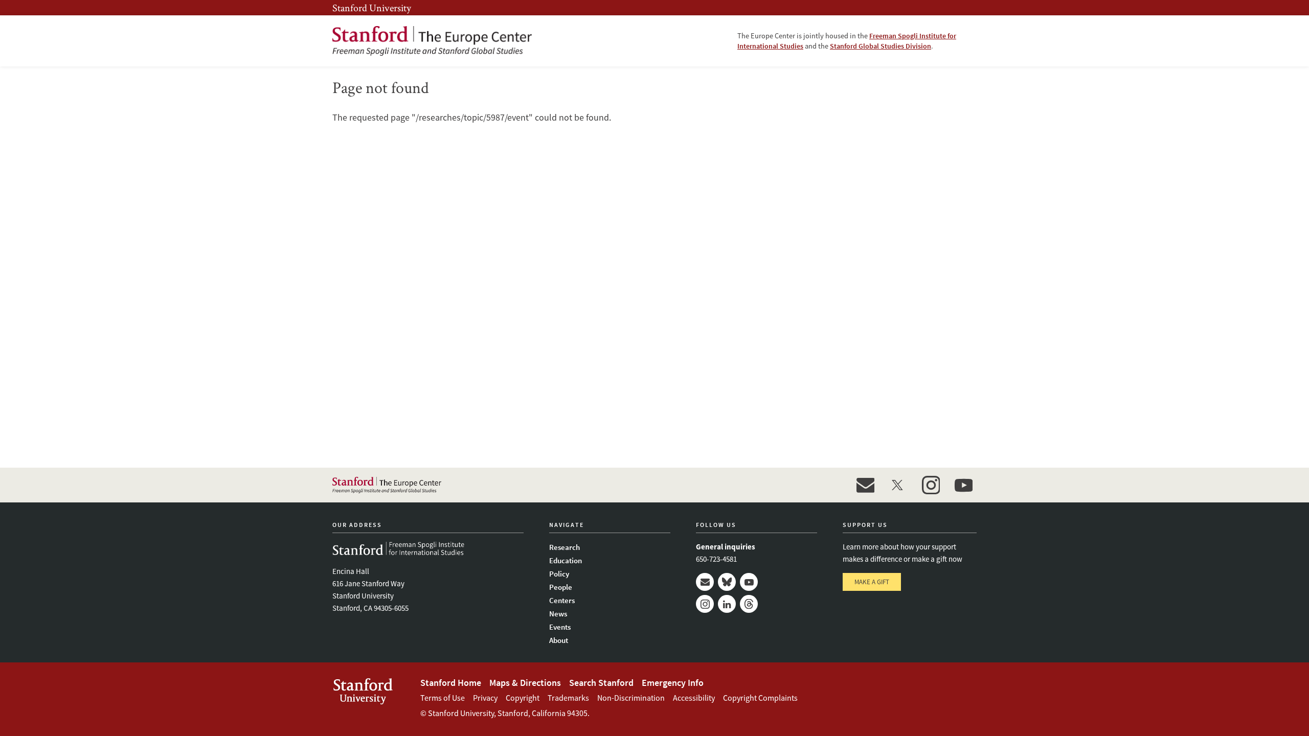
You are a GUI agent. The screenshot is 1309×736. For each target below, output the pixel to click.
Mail (705, 582)
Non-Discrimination (631, 698)
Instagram (705, 604)
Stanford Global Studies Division (880, 46)
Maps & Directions (525, 682)
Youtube (749, 582)
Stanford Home (450, 682)
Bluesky (727, 582)
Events (560, 627)
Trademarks (568, 698)
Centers (562, 600)
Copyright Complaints (760, 698)
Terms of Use (442, 698)
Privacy (485, 698)
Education (565, 560)
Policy (559, 574)
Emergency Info (673, 682)
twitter (898, 485)
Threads (749, 604)
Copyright (522, 698)
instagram (930, 485)
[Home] (432, 41)
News (558, 613)
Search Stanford (601, 682)
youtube (963, 485)
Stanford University (371, 7)
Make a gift (871, 582)
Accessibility (694, 698)
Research (564, 547)
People (560, 587)
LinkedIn (727, 604)
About (558, 640)
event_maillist (865, 485)
